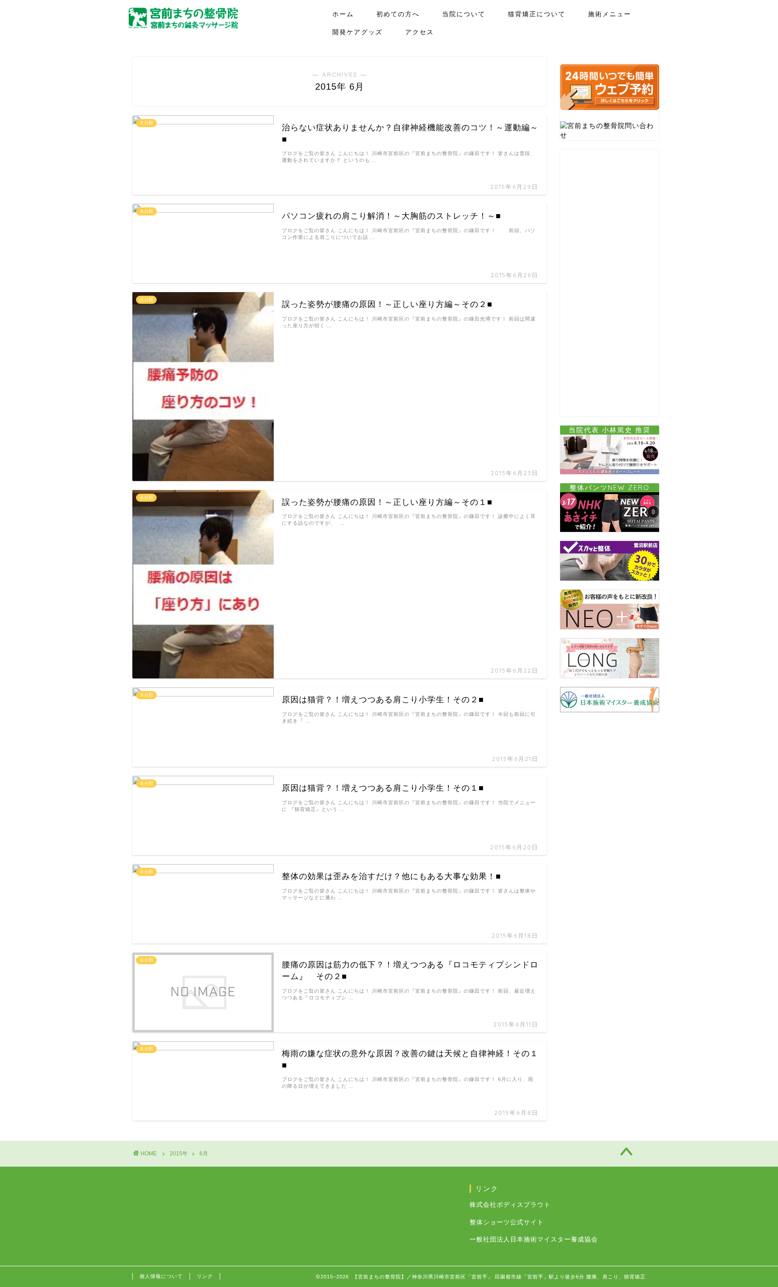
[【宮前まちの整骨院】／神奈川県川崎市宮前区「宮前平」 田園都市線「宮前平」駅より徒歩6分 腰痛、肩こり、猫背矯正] (183, 27)
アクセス (419, 32)
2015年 (179, 1153)
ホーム (343, 14)
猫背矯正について (536, 14)
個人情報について (161, 1276)
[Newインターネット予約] (609, 111)
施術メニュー (609, 14)
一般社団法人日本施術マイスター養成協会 (534, 1239)
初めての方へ (398, 14)
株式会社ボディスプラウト (510, 1204)
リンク (205, 1276)
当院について (463, 14)
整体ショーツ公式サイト (507, 1222)
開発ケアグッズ (357, 32)
